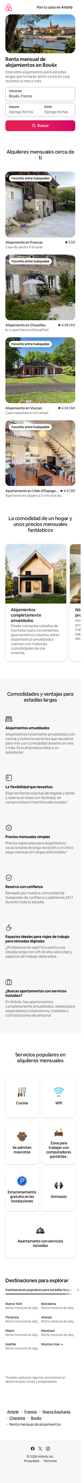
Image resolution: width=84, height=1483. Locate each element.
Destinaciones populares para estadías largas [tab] (38, 1290)
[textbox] (23, 111)
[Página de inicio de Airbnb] (8, 7)
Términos (50, 1461)
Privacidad (31, 1461)
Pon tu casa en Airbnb (55, 7)
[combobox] (40, 96)
